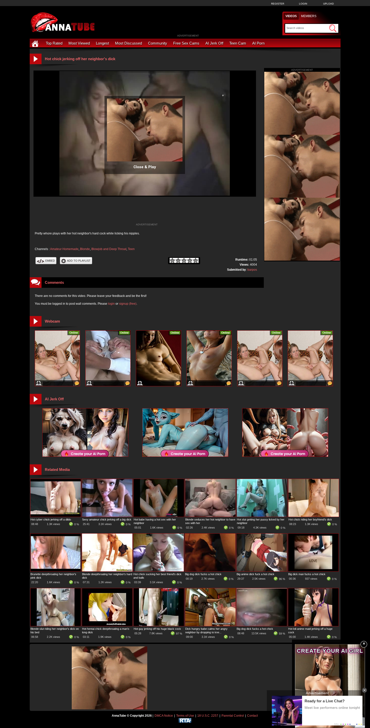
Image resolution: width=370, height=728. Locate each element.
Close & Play (144, 167)
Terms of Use (185, 715)
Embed (50, 260)
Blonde (85, 249)
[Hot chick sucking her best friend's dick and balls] (158, 570)
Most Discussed (128, 43)
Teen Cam (237, 43)
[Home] (36, 43)
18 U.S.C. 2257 (207, 715)
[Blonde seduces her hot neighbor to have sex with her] (210, 515)
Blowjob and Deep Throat (108, 249)
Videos (291, 16)
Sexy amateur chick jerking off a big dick (106, 519)
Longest (102, 43)
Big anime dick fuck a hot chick (255, 574)
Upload (328, 3)
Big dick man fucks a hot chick (306, 574)
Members (308, 16)
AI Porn (258, 43)
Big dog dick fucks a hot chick (203, 574)
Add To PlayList (79, 260)
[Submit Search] (332, 28)
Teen (131, 249)
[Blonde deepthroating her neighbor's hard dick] (107, 570)
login (111, 303)
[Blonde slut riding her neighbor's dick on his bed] (55, 625)
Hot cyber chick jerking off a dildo (50, 519)
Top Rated (54, 43)
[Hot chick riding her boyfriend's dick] (313, 515)
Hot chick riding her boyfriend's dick (310, 519)
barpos (252, 269)
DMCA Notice (164, 715)
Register (277, 3)
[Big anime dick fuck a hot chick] (262, 570)
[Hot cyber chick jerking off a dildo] (55, 515)
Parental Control (232, 715)
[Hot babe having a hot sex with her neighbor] (159, 515)
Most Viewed (79, 43)
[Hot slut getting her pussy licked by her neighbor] (262, 515)
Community (157, 43)
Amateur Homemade (64, 249)
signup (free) (127, 303)
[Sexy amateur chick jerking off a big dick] (107, 515)
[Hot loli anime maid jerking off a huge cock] (313, 625)
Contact (252, 715)
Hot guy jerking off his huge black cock (157, 628)
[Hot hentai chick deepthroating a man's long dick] (107, 625)
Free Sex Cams (186, 43)
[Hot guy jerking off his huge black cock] (159, 625)
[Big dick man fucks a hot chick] (313, 570)
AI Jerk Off (214, 43)
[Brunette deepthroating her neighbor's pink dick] (55, 570)
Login (303, 3)
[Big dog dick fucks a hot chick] (210, 570)
